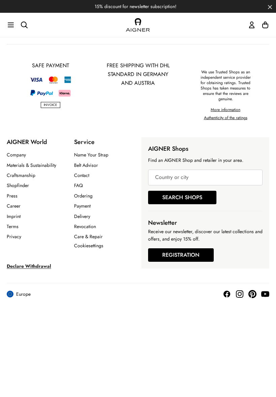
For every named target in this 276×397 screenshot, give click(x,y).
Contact (81, 175)
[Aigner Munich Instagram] (240, 294)
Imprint (14, 216)
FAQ (78, 185)
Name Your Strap (91, 154)
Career (14, 206)
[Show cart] (265, 25)
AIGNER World (27, 142)
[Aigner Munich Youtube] (265, 294)
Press (12, 195)
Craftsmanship (21, 175)
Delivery (82, 216)
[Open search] (24, 25)
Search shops (182, 197)
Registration (181, 255)
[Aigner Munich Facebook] (227, 294)
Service (84, 142)
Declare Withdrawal (29, 266)
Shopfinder (18, 185)
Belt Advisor (86, 165)
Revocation (85, 226)
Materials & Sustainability (31, 165)
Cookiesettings (88, 245)
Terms (13, 226)
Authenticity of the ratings (225, 117)
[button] (270, 6)
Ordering (83, 195)
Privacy (14, 236)
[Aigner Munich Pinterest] (252, 294)
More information (225, 109)
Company (16, 154)
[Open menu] (11, 25)
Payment (82, 206)
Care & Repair (88, 236)
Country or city (171, 177)
